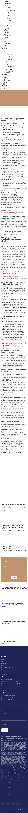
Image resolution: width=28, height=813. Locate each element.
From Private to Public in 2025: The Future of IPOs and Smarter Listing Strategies (12, 527)
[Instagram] (13, 804)
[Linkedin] (18, 804)
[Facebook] (3, 804)
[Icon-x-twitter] (8, 804)
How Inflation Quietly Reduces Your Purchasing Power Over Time (12, 604)
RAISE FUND (5, 75)
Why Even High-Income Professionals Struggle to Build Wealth (13, 640)
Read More (4, 510)
